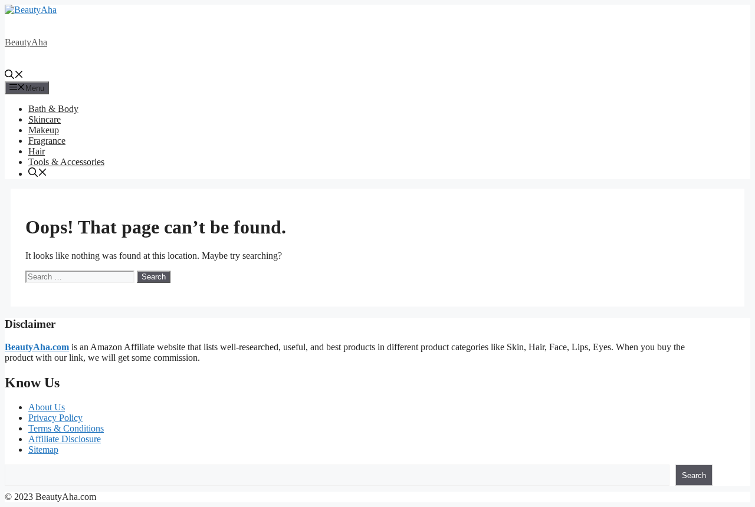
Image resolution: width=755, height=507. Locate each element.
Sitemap (43, 450)
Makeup (43, 130)
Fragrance (46, 141)
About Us (46, 407)
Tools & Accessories (66, 162)
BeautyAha (26, 42)
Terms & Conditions (66, 428)
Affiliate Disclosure (64, 439)
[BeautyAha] (31, 10)
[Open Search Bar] (14, 76)
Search (694, 475)
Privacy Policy (55, 418)
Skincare (44, 119)
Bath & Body (53, 109)
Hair (36, 151)
